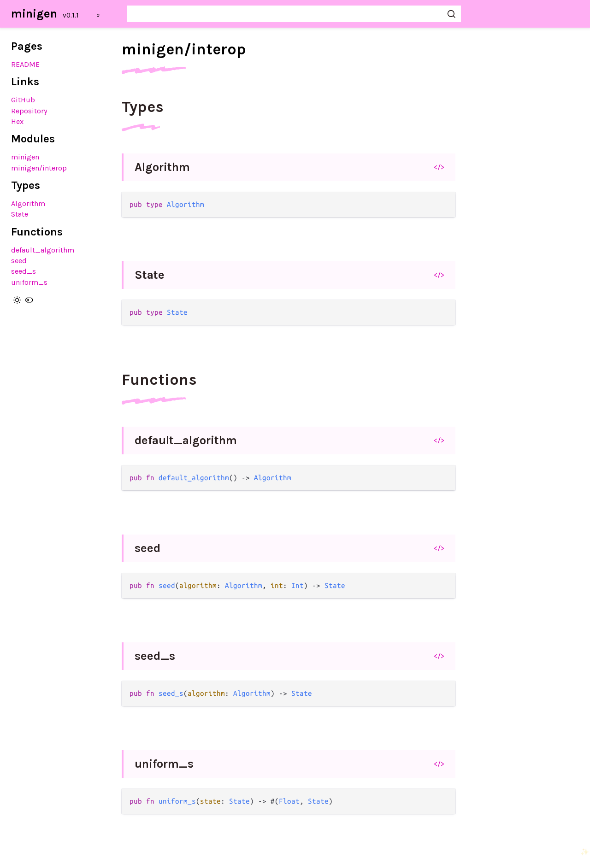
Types (143, 107)
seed (19, 260)
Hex (17, 121)
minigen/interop (39, 168)
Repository (29, 110)
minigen (34, 13)
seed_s (23, 271)
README (25, 64)
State (19, 214)
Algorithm (28, 203)
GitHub (23, 99)
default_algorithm (42, 250)
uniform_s (29, 282)
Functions (159, 379)
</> (439, 166)
